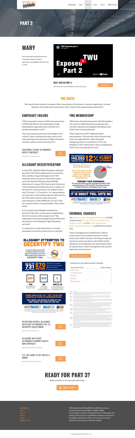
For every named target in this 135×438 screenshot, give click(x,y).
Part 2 (88, 4)
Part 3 (95, 4)
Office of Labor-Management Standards (89, 217)
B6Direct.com (112, 4)
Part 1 (81, 4)
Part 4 (103, 4)
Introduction (72, 4)
